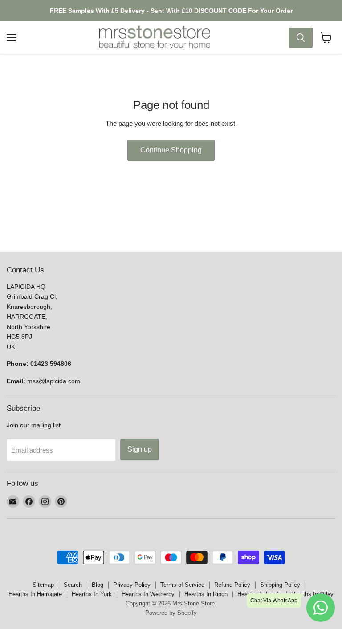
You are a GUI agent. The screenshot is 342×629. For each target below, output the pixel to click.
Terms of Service (182, 584)
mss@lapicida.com (53, 381)
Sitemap (43, 584)
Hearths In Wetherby (148, 594)
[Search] (301, 38)
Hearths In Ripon (206, 594)
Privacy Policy (132, 584)
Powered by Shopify (171, 612)
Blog (97, 584)
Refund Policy (232, 584)
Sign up (139, 449)
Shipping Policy (280, 584)
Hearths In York (92, 594)
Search (73, 584)
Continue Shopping (171, 150)
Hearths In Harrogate (35, 594)
